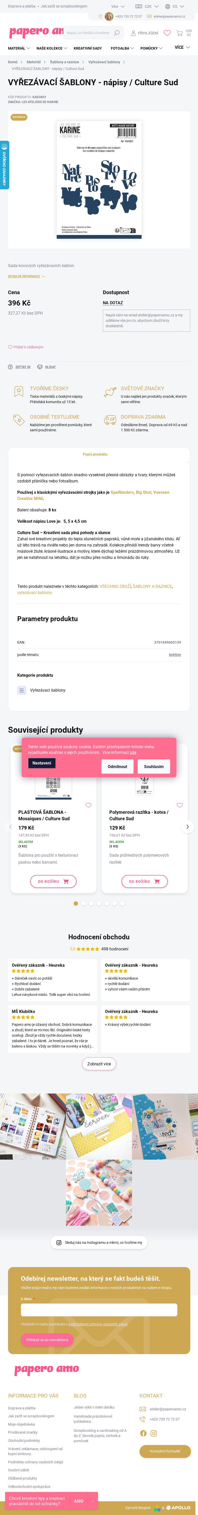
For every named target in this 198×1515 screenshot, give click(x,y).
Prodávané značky (23, 1432)
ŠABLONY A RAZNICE (152, 586)
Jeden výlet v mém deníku (94, 1407)
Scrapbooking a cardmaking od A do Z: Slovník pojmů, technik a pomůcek (100, 1435)
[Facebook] (143, 1432)
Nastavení (41, 763)
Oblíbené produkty (22, 1478)
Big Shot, (144, 492)
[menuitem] (19, 48)
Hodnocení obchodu (99, 937)
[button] (76, 903)
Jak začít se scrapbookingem (64, 6)
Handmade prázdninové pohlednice (93, 1419)
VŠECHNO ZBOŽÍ (115, 586)
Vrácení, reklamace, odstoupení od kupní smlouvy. (35, 1451)
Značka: (33, 102)
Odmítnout (117, 766)
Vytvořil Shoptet (138, 1508)
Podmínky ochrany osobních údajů (35, 1462)
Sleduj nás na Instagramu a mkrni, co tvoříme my (103, 1242)
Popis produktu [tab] (95, 454)
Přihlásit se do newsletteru (47, 1340)
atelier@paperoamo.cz (168, 1409)
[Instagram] (154, 1432)
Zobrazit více (99, 1063)
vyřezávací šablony (34, 592)
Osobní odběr (18, 1470)
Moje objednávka (21, 1424)
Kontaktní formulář (165, 1451)
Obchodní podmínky (24, 1441)
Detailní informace (24, 276)
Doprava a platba (22, 6)
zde (133, 752)
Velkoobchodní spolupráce (29, 1487)
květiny (175, 655)
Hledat (117, 33)
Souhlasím (154, 766)
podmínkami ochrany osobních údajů (98, 1324)
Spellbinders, (123, 492)
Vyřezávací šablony (47, 690)
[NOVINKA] (53, 778)
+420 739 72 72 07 (165, 1419)
